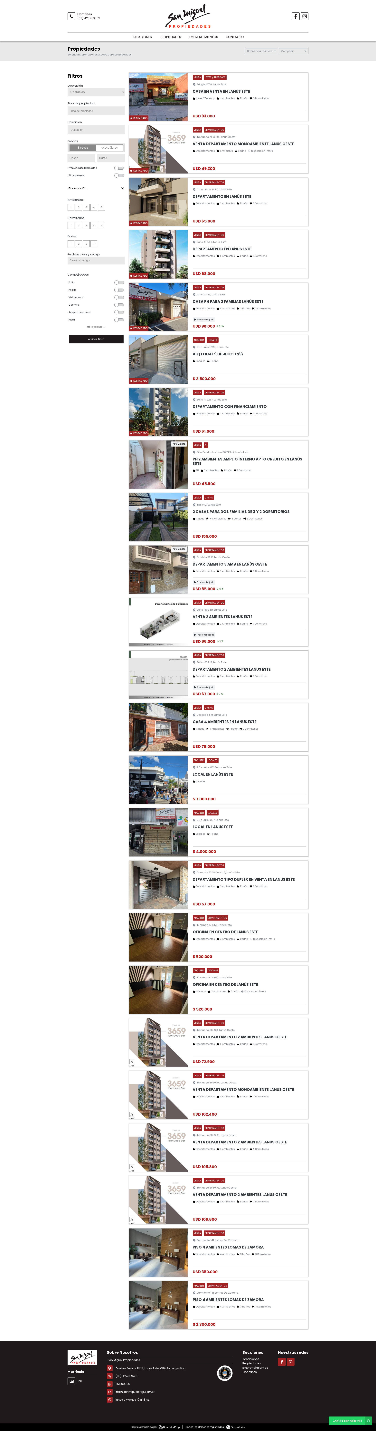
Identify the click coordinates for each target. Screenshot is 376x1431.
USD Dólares (109, 148)
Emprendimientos (203, 37)
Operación (75, 86)
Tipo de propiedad (81, 103)
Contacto (235, 37)
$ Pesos (83, 148)
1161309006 (123, 1384)
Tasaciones (142, 37)
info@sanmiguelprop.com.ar (135, 1392)
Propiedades (170, 37)
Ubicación (75, 122)
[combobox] (96, 110)
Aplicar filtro (96, 339)
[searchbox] (97, 111)
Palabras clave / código (84, 254)
